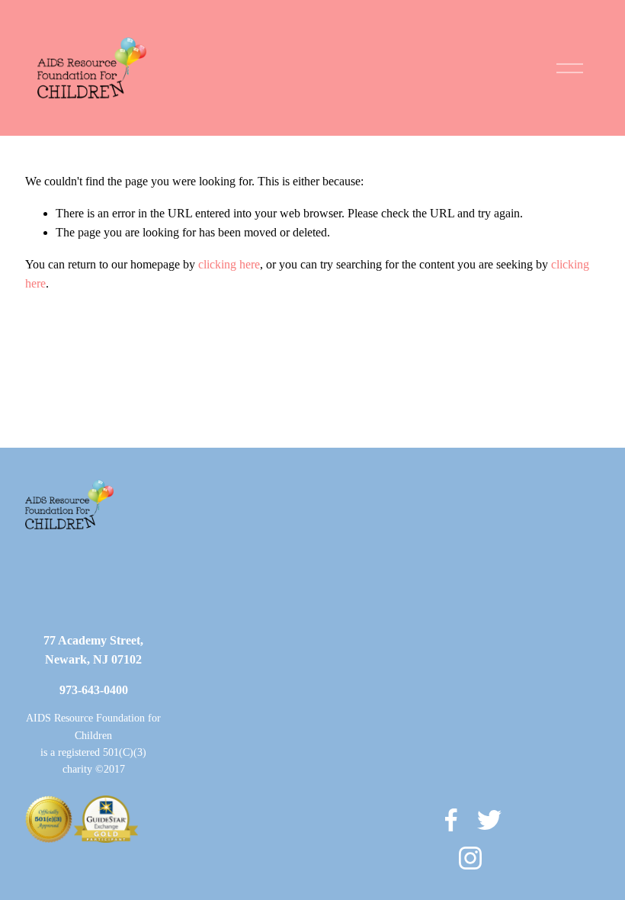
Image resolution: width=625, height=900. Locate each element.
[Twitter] (489, 820)
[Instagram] (470, 858)
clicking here (229, 264)
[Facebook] (451, 820)
